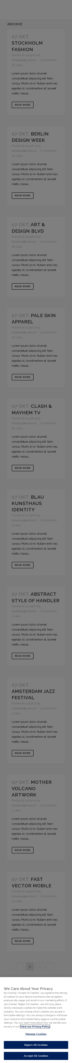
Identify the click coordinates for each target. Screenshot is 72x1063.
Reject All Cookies (36, 1044)
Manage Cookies (36, 1034)
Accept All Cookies (36, 1055)
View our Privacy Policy (35, 1026)
